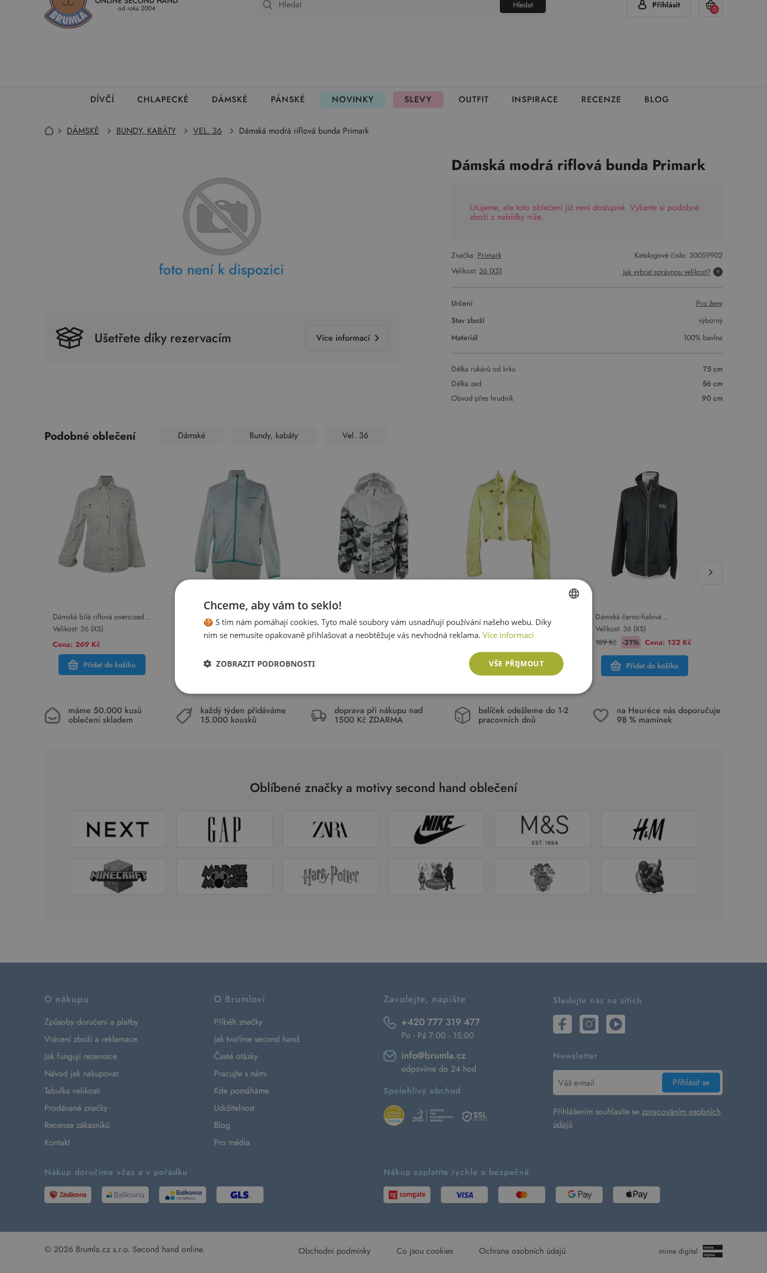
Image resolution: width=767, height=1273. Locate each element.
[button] (259, 663)
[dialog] (383, 636)
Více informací (508, 635)
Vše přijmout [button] (516, 663)
